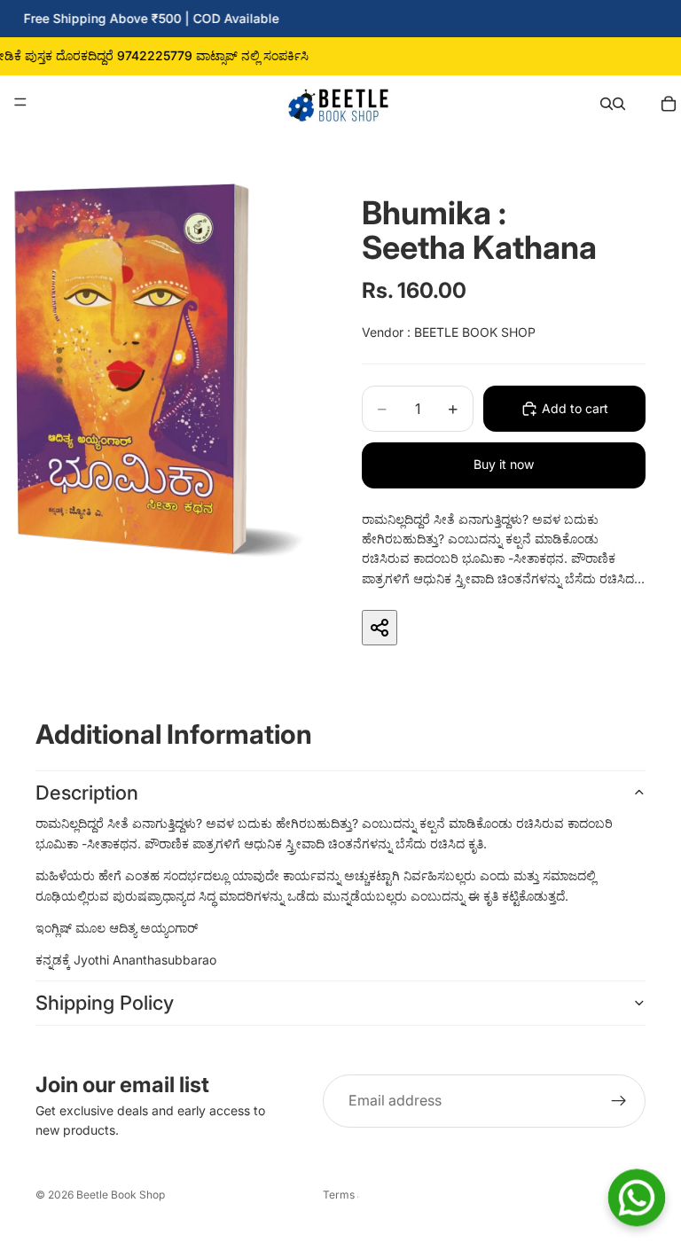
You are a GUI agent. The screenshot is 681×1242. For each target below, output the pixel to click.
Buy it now (504, 464)
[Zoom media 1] (159, 370)
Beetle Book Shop (120, 1194)
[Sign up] (619, 1101)
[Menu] (20, 102)
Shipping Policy (104, 1002)
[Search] (606, 102)
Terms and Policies (340, 1194)
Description (86, 792)
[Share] (379, 627)
